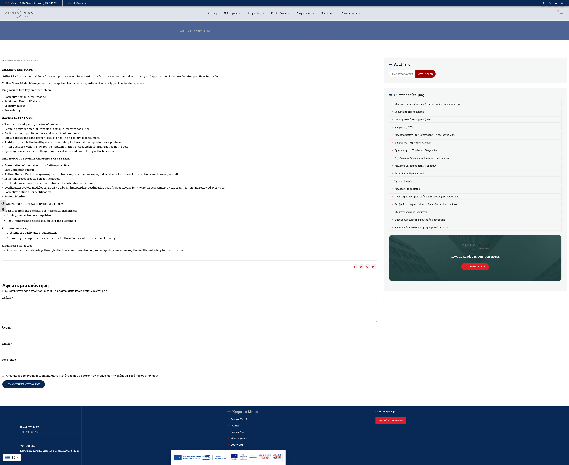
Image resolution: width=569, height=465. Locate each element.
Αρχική (212, 13)
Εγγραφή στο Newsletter (390, 420)
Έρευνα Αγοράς (403, 181)
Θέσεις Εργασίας (239, 438)
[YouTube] (555, 3)
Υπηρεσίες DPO (404, 127)
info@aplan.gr (79, 3)
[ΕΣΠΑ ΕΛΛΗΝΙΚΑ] (200, 457)
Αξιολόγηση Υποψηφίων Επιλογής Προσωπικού (422, 157)
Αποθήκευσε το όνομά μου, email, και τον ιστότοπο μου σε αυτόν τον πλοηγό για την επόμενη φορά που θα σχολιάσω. (82, 375)
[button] (534, 3)
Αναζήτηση (425, 74)
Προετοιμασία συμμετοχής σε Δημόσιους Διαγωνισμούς (427, 196)
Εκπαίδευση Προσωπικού (409, 173)
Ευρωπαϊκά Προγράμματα (409, 111)
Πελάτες (235, 425)
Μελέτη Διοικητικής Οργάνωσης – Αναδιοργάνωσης (425, 134)
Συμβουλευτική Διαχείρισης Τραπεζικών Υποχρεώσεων (427, 204)
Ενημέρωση (12, 60)
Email (7, 343)
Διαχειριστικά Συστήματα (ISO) (412, 119)
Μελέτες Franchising (407, 188)
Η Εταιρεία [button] (231, 13)
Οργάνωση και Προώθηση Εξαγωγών (416, 150)
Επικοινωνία (473, 266)
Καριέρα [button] (326, 13)
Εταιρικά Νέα (29, 60)
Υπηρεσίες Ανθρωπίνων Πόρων (413, 142)
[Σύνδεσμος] (367, 266)
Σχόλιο (7, 297)
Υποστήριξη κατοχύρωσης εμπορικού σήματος (421, 227)
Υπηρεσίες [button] (254, 13)
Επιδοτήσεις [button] (279, 13)
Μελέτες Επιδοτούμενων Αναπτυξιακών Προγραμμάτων (427, 104)
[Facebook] (543, 3)
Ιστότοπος (9, 359)
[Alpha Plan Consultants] (18, 13)
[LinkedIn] (562, 3)
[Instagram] (549, 3)
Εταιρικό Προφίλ (239, 419)
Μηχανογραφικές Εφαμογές (411, 211)
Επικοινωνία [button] (350, 13)
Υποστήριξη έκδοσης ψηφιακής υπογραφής (420, 219)
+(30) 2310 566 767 (29, 432)
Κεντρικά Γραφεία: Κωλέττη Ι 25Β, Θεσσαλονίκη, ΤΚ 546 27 (49, 450)
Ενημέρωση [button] (304, 13)
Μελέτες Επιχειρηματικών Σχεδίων (416, 165)
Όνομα (7, 327)
